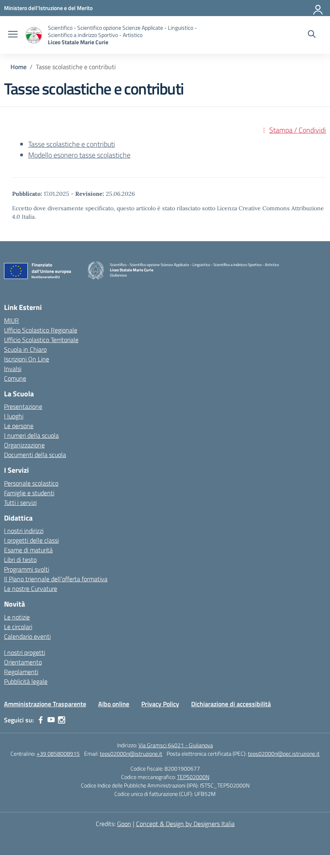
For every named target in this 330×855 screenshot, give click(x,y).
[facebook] (40, 720)
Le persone (18, 426)
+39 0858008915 (58, 753)
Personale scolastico (31, 483)
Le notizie (17, 617)
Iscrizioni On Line (26, 359)
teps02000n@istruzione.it (131, 753)
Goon (124, 823)
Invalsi (12, 368)
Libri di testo (20, 559)
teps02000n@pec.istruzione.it (284, 753)
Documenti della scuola (35, 454)
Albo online (113, 704)
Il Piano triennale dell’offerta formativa (55, 579)
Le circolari (18, 627)
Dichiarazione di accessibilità (231, 704)
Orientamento (23, 662)
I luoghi (13, 416)
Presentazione (23, 406)
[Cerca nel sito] (311, 35)
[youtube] (51, 720)
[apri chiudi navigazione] (13, 35)
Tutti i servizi (20, 502)
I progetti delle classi (31, 540)
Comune (15, 378)
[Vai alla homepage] (34, 35)
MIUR (11, 320)
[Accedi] (318, 8)
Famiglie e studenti (29, 493)
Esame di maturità (28, 550)
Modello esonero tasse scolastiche (79, 155)
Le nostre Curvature (30, 588)
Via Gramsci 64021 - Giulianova (175, 745)
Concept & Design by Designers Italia (185, 823)
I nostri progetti (24, 652)
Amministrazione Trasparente (45, 704)
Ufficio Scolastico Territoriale (41, 339)
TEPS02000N (193, 777)
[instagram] (61, 720)
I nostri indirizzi (23, 530)
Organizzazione (24, 445)
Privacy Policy (160, 704)
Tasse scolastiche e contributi (71, 144)
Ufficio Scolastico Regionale (40, 330)
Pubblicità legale (25, 681)
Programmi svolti (26, 569)
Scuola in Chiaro (25, 349)
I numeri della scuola (31, 435)
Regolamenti (21, 672)
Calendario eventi (27, 636)
